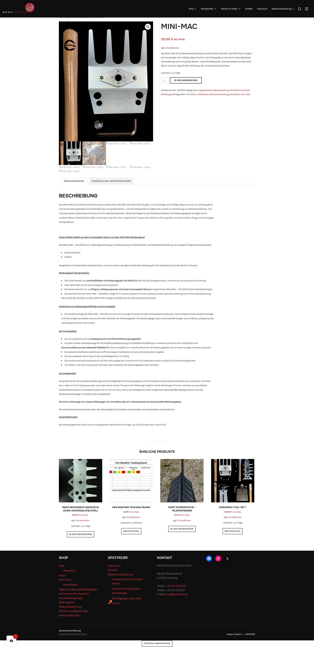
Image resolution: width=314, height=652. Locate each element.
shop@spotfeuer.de (176, 594)
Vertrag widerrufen (69, 615)
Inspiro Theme (234, 634)
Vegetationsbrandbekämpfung (213, 90)
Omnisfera (191, 94)
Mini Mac (245, 94)
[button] (148, 27)
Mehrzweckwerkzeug (219, 94)
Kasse (62, 575)
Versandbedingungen (71, 598)
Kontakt (249, 8)
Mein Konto (65, 579)
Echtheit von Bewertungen (73, 611)
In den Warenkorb (185, 80)
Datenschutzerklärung (282, 8)
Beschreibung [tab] (74, 181)
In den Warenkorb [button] (80, 534)
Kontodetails (70, 584)
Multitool (235, 94)
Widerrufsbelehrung (70, 606)
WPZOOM (250, 634)
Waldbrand (202, 94)
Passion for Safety (229, 8)
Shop (191, 8)
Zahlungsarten (67, 602)
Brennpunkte (207, 8)
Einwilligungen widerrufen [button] (126, 598)
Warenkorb (69, 570)
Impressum (262, 8)
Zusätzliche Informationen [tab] (111, 181)
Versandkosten (172, 48)
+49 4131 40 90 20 (176, 586)
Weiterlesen (131, 531)
